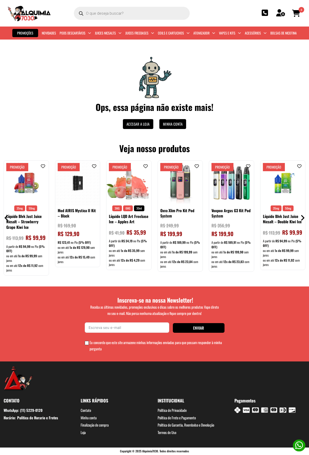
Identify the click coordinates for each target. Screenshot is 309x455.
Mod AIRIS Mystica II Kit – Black (77, 213)
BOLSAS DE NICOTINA (283, 32)
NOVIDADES (49, 32)
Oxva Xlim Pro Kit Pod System (177, 213)
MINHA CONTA (173, 124)
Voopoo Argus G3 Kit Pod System (231, 213)
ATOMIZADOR (201, 32)
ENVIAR (198, 328)
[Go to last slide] (7, 218)
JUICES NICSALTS (105, 32)
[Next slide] (302, 218)
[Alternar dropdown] (89, 33)
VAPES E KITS (227, 32)
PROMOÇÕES (25, 32)
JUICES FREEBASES (136, 32)
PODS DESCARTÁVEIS (72, 32)
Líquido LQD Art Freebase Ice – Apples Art (128, 218)
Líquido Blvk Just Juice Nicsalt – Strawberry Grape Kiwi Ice (24, 221)
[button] (297, 13)
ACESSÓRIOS (253, 32)
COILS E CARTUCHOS (171, 32)
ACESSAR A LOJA (138, 124)
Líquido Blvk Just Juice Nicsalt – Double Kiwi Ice (282, 218)
